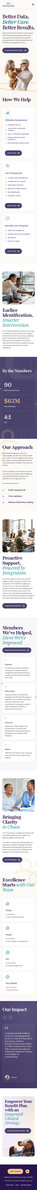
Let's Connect (15, 1171)
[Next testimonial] (10, 1017)
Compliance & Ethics (26, 1185)
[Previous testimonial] (4, 1017)
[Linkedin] (27, 1171)
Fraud (17, 1185)
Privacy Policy (10, 1185)
